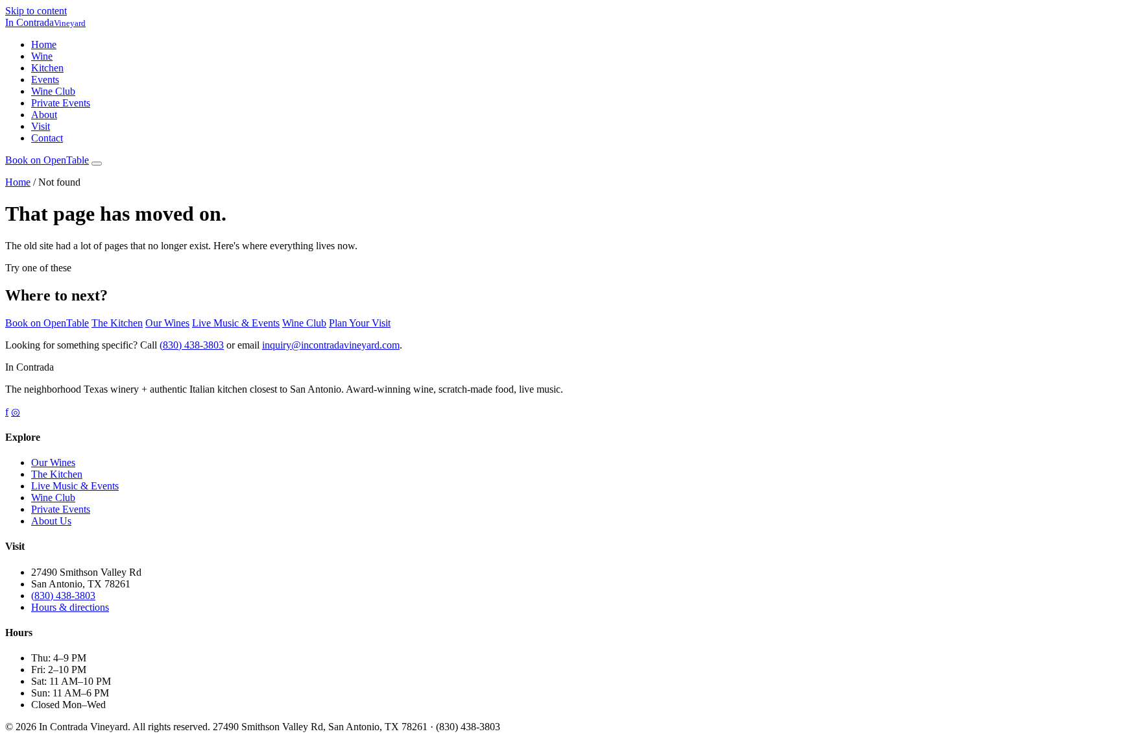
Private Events (60, 102)
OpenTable (47, 160)
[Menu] (96, 164)
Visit (40, 126)
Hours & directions (70, 607)
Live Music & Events (236, 322)
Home (43, 44)
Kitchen (47, 67)
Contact (47, 137)
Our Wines (167, 322)
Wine (42, 56)
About (44, 114)
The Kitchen (117, 322)
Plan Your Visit (360, 322)
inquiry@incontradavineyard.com (331, 345)
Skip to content (36, 10)
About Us (51, 520)
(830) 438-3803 (192, 345)
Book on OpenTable (47, 322)
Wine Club (53, 91)
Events (45, 79)
